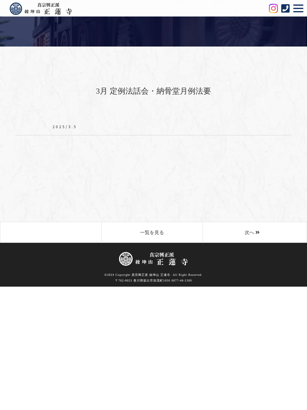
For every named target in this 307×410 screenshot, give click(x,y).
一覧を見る (152, 232)
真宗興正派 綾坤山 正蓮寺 (45, 8)
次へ (250, 232)
